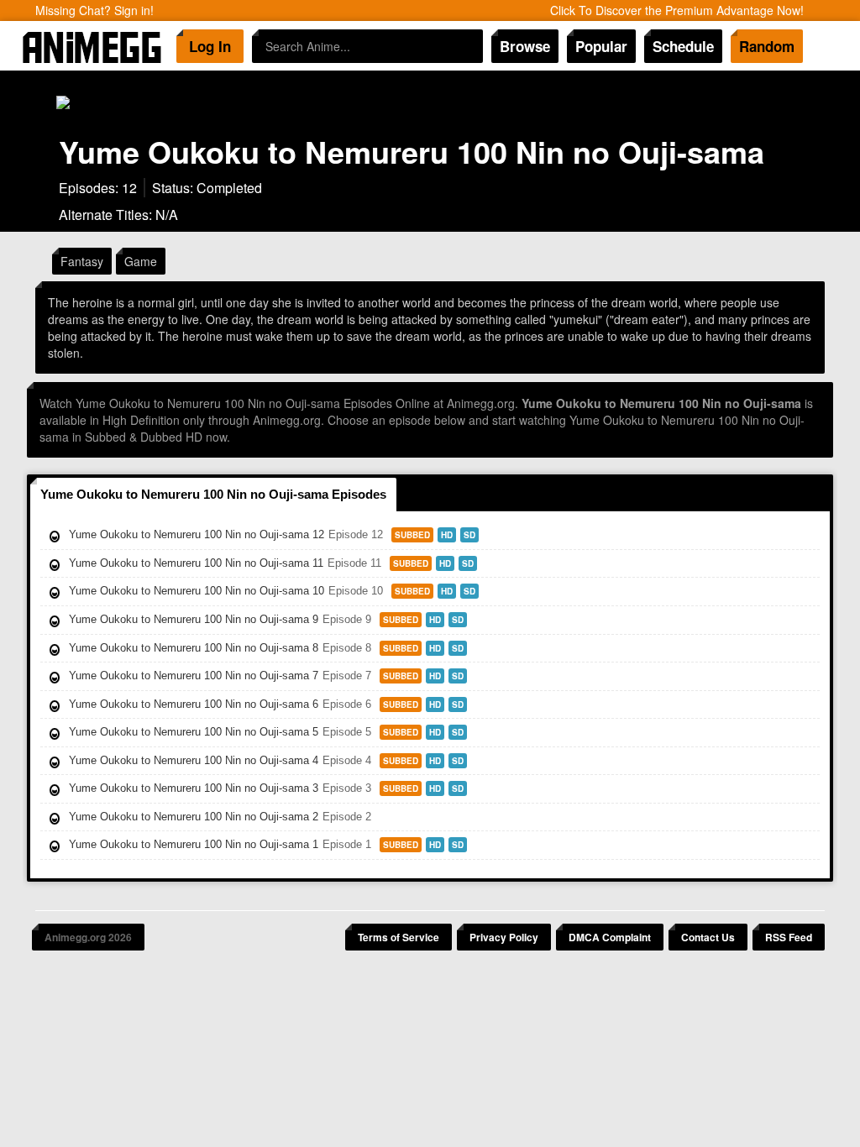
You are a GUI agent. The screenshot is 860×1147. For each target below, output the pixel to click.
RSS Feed (788, 937)
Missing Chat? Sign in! (94, 10)
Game (140, 261)
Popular (601, 46)
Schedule (683, 46)
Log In (210, 46)
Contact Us (708, 937)
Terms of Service (398, 937)
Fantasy (81, 261)
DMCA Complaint (610, 937)
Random (766, 46)
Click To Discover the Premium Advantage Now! (677, 10)
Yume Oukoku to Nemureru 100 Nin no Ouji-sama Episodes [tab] (213, 494)
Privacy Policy (503, 937)
